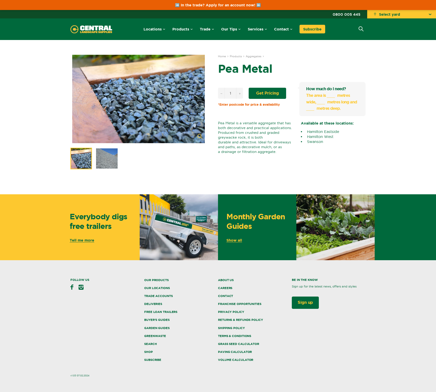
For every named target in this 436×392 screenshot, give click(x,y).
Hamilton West (320, 137)
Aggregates (253, 56)
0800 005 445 (346, 14)
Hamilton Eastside (323, 132)
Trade (205, 29)
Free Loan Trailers (160, 312)
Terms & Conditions (234, 336)
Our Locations (157, 288)
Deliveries (153, 304)
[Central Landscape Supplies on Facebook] (71, 287)
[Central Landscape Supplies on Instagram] (81, 287)
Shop (148, 352)
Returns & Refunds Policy (240, 320)
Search (150, 344)
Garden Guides (157, 328)
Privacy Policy (231, 312)
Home (222, 56)
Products (180, 29)
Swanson (315, 142)
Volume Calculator (235, 360)
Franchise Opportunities (239, 304)
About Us (226, 280)
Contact (281, 29)
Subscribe (312, 29)
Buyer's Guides (157, 320)
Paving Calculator (235, 352)
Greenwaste (155, 336)
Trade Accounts (158, 296)
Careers (225, 288)
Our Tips (229, 29)
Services (255, 29)
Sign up (305, 302)
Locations (153, 29)
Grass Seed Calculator (238, 344)
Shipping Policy (231, 328)
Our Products (156, 280)
